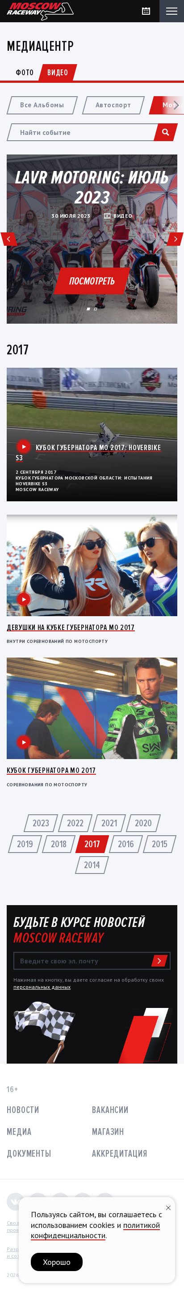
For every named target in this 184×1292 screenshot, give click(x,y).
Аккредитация (119, 1154)
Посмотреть (92, 281)
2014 (92, 865)
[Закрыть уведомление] (168, 1206)
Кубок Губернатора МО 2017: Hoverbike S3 (88, 453)
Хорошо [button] (57, 1262)
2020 (143, 823)
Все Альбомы (42, 105)
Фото (25, 73)
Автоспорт (113, 105)
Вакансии (110, 1110)
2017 (92, 844)
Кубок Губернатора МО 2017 (51, 770)
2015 (159, 844)
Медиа (19, 1132)
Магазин (108, 1132)
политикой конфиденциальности (95, 1230)
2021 (109, 823)
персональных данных (42, 986)
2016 (126, 844)
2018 (59, 844)
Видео (57, 73)
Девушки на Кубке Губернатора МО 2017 (71, 627)
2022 (75, 823)
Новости (23, 1110)
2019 (25, 844)
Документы (29, 1154)
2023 (41, 823)
